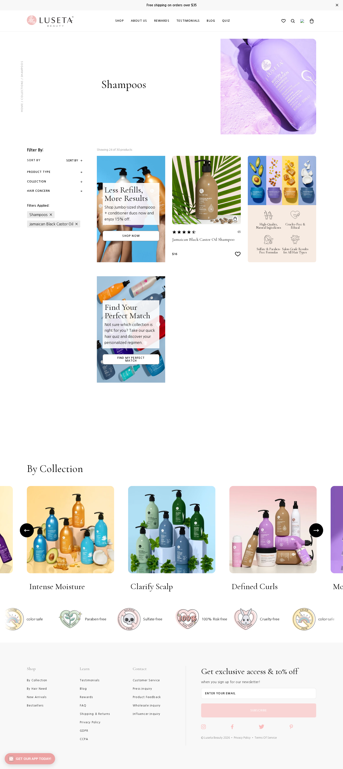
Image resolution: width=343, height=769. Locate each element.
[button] (30, 758)
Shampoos (38, 215)
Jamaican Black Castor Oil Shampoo (203, 239)
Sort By (72, 160)
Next (316, 530)
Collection (36, 181)
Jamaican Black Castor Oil (51, 224)
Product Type (39, 172)
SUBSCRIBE (258, 710)
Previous (27, 530)
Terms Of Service (266, 737)
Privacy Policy (242, 737)
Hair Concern (38, 190)
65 (239, 232)
